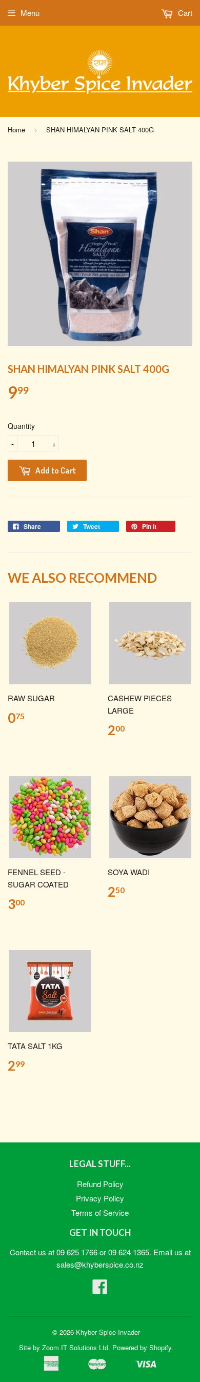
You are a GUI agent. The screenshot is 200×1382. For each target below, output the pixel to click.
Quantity (21, 426)
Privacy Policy (100, 1198)
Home (16, 129)
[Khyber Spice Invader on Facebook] (100, 1289)
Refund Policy (100, 1183)
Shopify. (161, 1347)
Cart (184, 12)
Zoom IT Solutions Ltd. (76, 1347)
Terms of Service (100, 1212)
